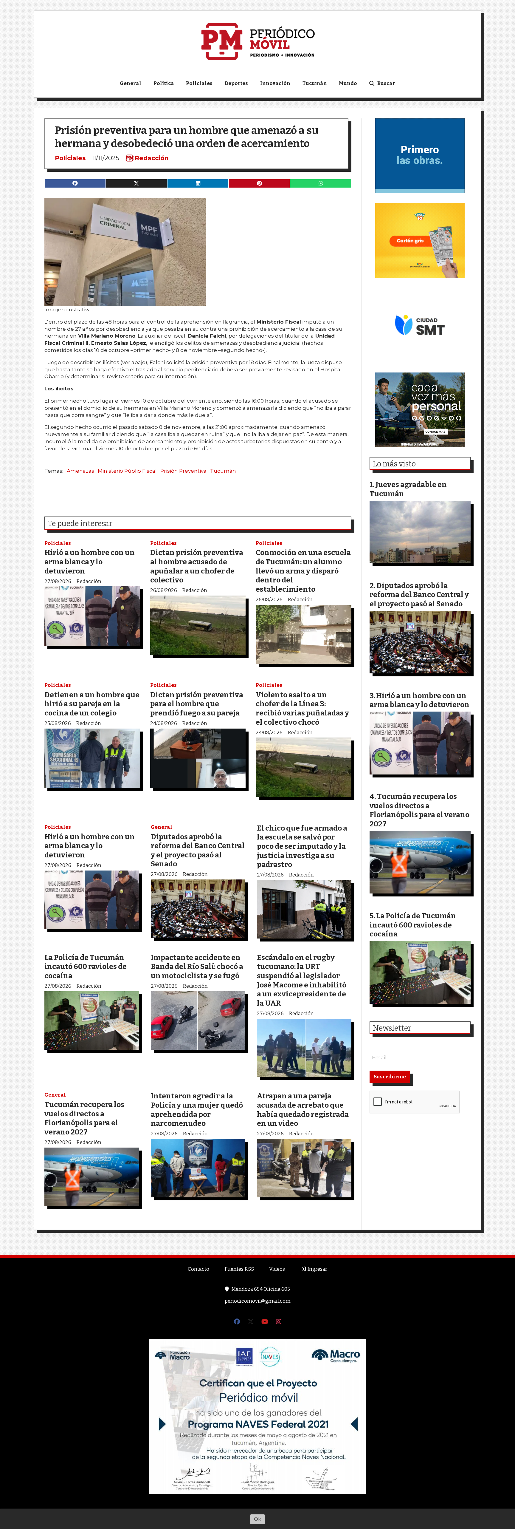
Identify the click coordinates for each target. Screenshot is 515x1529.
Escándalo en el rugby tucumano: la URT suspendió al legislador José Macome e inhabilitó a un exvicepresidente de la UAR (301, 980)
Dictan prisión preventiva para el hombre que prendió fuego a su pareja (196, 703)
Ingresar (316, 1269)
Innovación (275, 83)
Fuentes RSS (239, 1269)
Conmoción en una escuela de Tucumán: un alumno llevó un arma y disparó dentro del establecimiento (303, 570)
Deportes (236, 83)
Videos (277, 1269)
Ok (257, 1519)
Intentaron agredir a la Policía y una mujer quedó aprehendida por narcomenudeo (197, 1110)
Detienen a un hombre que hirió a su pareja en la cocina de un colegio (91, 703)
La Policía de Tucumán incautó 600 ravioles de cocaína (85, 966)
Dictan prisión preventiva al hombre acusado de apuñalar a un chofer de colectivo (196, 566)
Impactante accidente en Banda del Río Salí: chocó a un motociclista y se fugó (197, 966)
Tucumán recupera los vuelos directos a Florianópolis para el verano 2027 (84, 1118)
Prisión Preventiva (183, 471)
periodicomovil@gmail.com (258, 1301)
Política (163, 83)
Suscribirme (390, 1077)
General (130, 83)
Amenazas (80, 471)
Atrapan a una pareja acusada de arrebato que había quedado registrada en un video (303, 1110)
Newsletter (392, 1028)
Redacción (152, 158)
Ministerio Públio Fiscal (127, 471)
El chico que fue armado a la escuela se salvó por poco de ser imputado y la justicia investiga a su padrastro (302, 846)
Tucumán (315, 83)
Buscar (386, 83)
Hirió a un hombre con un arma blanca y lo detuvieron (89, 561)
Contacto (198, 1269)
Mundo (348, 83)
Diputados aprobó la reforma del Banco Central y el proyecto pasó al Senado (198, 850)
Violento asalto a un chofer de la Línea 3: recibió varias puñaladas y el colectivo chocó (302, 708)
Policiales (199, 83)
